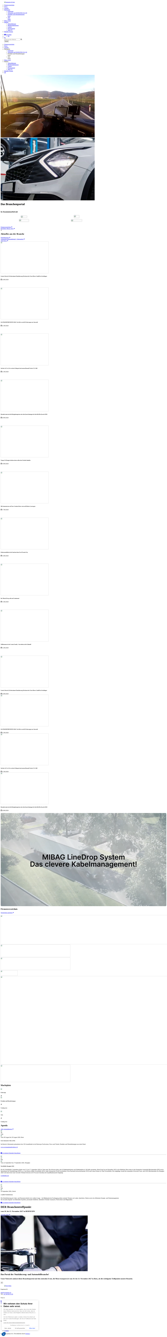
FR (8, 36)
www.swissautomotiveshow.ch (9, 1034)
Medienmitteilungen (13, 25)
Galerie (10, 27)
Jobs (9, 18)
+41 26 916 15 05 (8, 1181)
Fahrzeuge (10, 11)
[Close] (2, 1170)
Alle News (4, 128)
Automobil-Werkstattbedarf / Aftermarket (12, 126)
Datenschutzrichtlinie (10, 1212)
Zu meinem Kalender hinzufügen (11, 1040)
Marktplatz (7, 1202)
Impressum (7, 1213)
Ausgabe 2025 (5, 1102)
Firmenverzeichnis (9, 5)
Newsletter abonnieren (7, 1190)
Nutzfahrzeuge (5, 125)
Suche (6, 41)
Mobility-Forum (8, 31)
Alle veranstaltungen (6, 1016)
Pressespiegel (11, 28)
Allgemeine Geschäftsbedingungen (13, 1216)
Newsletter (8, 34)
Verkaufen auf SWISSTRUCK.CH (17, 13)
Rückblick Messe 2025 (7, 116)
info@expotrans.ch (6, 1180)
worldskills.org (5, 1063)
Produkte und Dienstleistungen (16, 15)
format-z (27, 1221)
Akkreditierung (12, 24)
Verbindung (7, 1205)
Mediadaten (7, 1215)
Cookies (6, 1218)
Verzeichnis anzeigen (7, 800)
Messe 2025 (7, 20)
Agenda (6, 8)
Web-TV (10, 30)
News (5, 6)
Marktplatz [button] (7, 10)
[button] (5, 38)
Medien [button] (6, 22)
